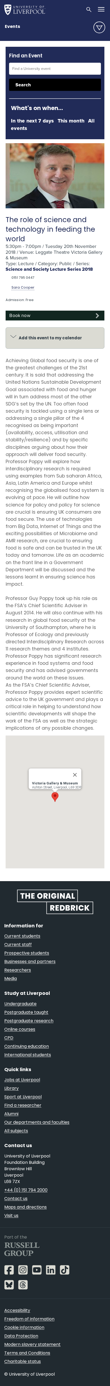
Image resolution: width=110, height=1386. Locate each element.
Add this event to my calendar (50, 338)
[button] (55, 797)
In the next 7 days (32, 121)
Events (12, 26)
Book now (19, 315)
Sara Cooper (23, 287)
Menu (99, 27)
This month (71, 121)
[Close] (74, 774)
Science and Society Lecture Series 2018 (49, 269)
